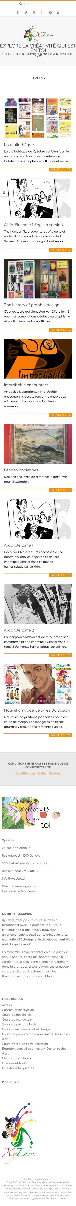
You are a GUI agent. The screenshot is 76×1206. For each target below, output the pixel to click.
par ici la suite (60, 169)
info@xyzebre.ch (14, 878)
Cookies (55, 773)
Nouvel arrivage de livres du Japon (37, 710)
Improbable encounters (26, 385)
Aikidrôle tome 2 (19, 630)
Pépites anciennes (21, 470)
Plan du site (11, 1082)
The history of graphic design (31, 305)
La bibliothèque (19, 145)
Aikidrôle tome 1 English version (33, 225)
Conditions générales (31, 773)
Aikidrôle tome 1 (18, 545)
